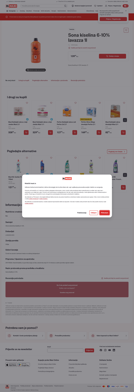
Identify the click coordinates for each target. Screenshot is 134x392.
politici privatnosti (33, 198)
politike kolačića (29, 203)
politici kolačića (43, 198)
